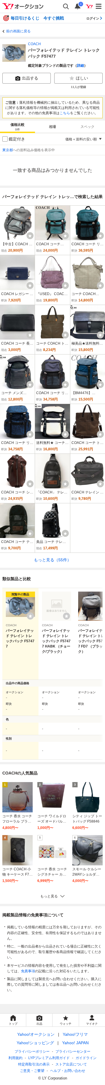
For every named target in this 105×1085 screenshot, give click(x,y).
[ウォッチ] (30, 235)
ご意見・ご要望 (32, 1071)
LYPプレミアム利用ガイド (49, 1058)
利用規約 (15, 1058)
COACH (34, 44)
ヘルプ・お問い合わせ (67, 1071)
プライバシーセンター (72, 1051)
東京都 (7, 150)
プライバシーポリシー (32, 1051)
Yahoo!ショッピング (35, 1042)
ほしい (82, 78)
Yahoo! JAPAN (75, 1042)
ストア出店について (71, 1064)
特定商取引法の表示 (34, 1064)
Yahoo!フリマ (75, 1034)
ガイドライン (86, 1058)
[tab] (17, 127)
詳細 (80, 65)
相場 (52, 127)
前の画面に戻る (18, 31)
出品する (30, 78)
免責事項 (28, 971)
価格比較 (17, 127)
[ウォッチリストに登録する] (30, 616)
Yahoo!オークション (36, 1034)
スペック (87, 127)
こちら (65, 113)
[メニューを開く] (99, 6)
